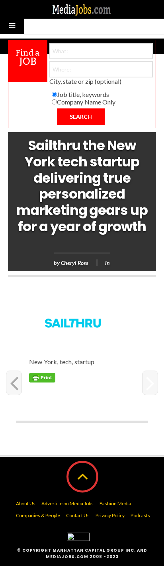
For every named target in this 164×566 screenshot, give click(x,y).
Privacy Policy (110, 515)
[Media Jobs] (82, 9)
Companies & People (38, 515)
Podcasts (140, 515)
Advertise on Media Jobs (67, 503)
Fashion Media (115, 503)
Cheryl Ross (74, 262)
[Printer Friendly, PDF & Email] (42, 376)
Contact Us (78, 515)
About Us (25, 503)
